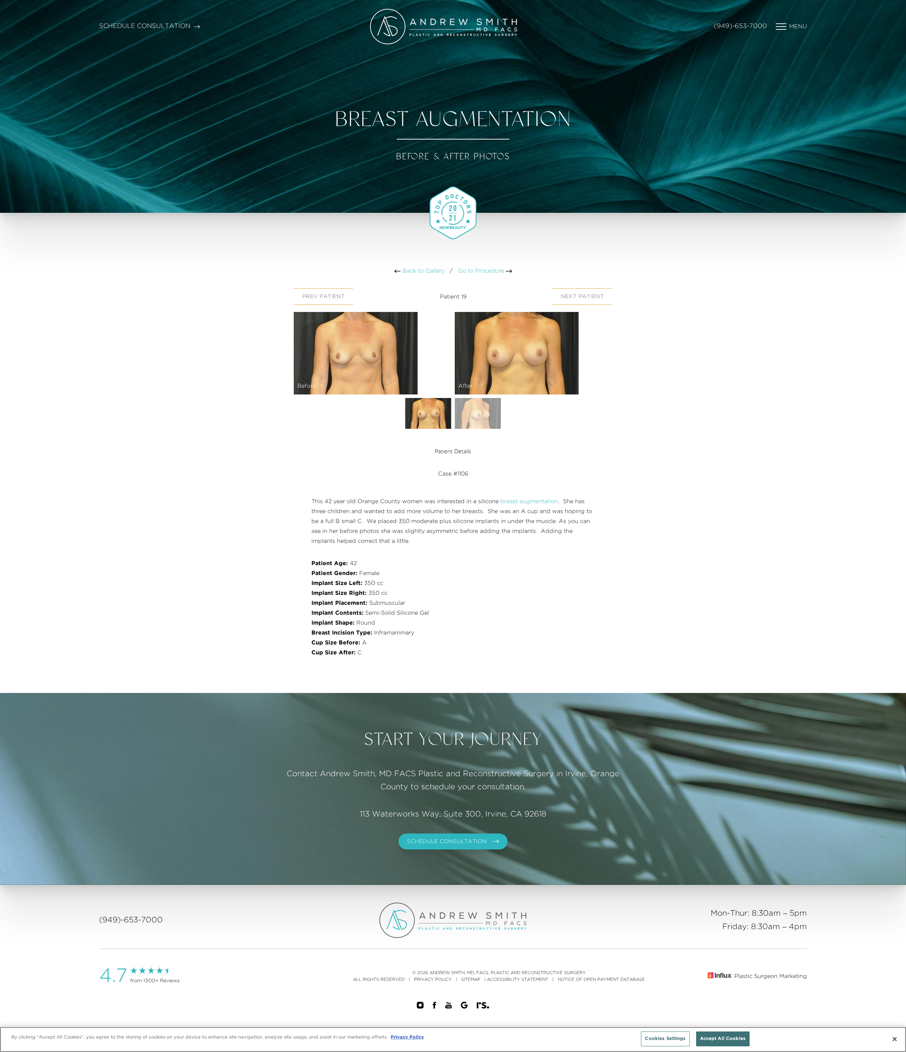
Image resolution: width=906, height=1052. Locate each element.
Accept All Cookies (723, 1038)
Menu (798, 26)
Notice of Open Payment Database (601, 979)
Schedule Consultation (144, 26)
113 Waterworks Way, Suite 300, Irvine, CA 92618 (453, 814)
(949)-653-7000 (740, 26)
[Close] (894, 1039)
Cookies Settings (665, 1038)
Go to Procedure (482, 271)
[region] (453, 1039)
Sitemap (470, 979)
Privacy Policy (433, 979)
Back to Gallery (423, 271)
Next (582, 296)
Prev (323, 296)
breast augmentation (529, 501)
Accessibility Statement (517, 979)
